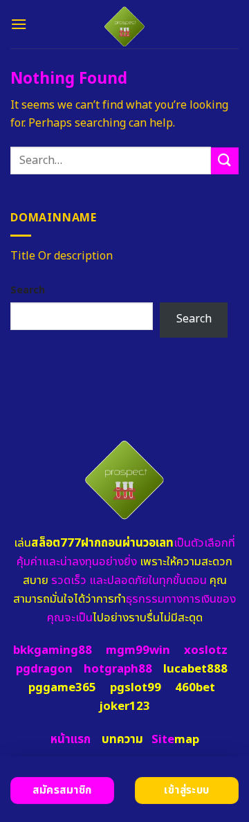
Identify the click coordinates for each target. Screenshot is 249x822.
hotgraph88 (118, 669)
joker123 (124, 706)
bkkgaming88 (52, 650)
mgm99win (138, 650)
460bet (195, 688)
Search (27, 290)
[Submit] (225, 160)
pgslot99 (135, 688)
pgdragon (44, 669)
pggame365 (62, 688)
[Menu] (18, 24)
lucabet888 (195, 669)
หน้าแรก (70, 740)
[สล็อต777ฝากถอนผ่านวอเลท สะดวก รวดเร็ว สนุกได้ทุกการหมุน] (125, 24)
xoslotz (206, 650)
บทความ (122, 740)
